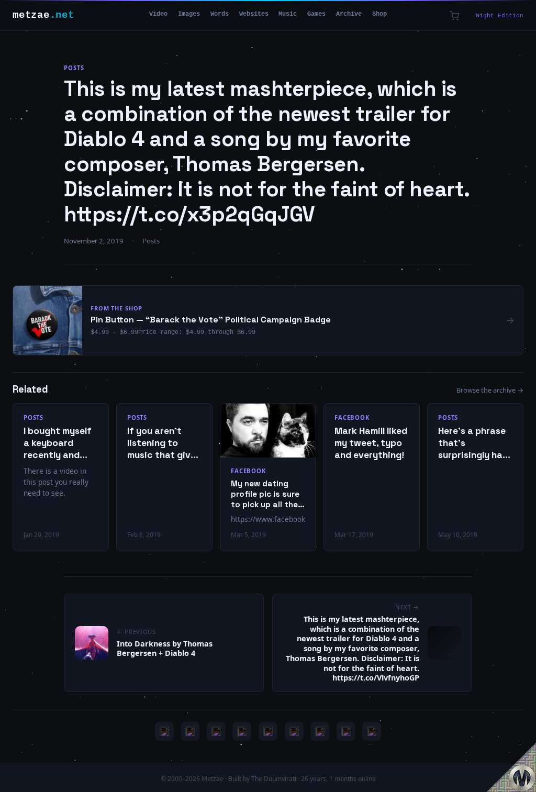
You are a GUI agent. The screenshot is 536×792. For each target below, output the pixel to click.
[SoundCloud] (268, 731)
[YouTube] (164, 731)
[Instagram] (190, 731)
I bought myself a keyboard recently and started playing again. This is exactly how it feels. (58, 443)
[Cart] (454, 15)
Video (158, 14)
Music (287, 14)
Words (219, 14)
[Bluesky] (216, 731)
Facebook (248, 471)
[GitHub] (241, 731)
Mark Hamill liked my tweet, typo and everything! (370, 443)
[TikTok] (294, 731)
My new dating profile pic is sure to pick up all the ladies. (265, 493)
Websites (254, 14)
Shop (379, 14)
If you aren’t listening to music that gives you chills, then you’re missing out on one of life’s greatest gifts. (163, 443)
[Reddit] (371, 731)
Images (189, 14)
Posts (74, 68)
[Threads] (346, 731)
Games (316, 14)
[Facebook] (319, 731)
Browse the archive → (489, 390)
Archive (349, 14)
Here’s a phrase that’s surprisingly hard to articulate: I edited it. (475, 443)
